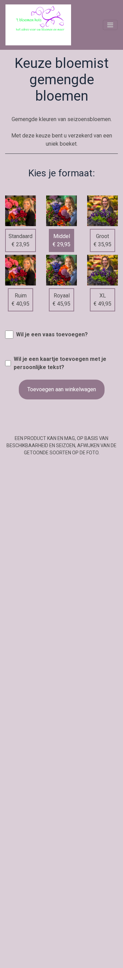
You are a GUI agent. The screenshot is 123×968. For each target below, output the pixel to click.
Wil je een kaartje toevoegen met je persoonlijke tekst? (60, 363)
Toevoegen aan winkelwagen (61, 389)
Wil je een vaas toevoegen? (52, 334)
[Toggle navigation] (110, 25)
